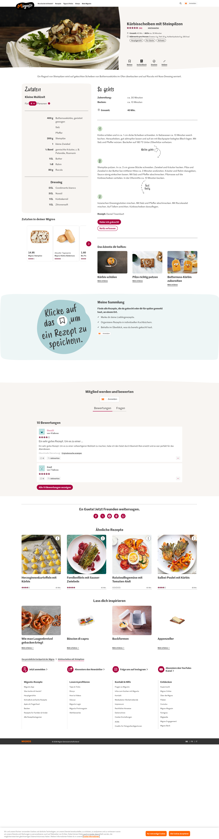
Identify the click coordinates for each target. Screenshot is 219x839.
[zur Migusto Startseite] (25, 4)
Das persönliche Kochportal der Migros (38, 659)
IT (196, 741)
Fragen (120, 408)
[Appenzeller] (177, 627)
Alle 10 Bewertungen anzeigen (55, 487)
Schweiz (161, 40)
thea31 (50, 430)
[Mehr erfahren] (112, 278)
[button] (42, 432)
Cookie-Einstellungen (123, 717)
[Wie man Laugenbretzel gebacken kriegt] (41, 627)
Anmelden (192, 3)
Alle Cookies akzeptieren (179, 833)
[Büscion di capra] (86, 627)
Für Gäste (150, 40)
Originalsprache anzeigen (72, 453)
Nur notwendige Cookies (156, 833)
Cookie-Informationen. (91, 836)
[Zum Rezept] (41, 562)
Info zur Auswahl (49, 104)
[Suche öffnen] (180, 3)
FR (192, 741)
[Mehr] (178, 458)
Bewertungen (102, 408)
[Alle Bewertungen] (132, 28)
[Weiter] (88, 243)
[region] (109, 833)
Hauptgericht (136, 40)
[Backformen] (132, 627)
